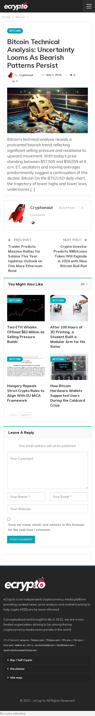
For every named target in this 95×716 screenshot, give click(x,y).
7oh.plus (78, 640)
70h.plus (66, 640)
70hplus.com (53, 640)
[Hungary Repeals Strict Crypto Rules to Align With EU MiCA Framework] (26, 367)
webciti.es (20, 645)
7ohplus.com (37, 640)
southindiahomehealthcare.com (20, 650)
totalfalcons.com (65, 645)
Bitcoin (15, 30)
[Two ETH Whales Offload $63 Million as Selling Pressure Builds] (26, 308)
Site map (16, 677)
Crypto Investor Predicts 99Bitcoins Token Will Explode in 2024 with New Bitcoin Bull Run (70, 256)
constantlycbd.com (45, 645)
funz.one (8, 645)
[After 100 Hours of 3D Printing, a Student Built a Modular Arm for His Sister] (69, 308)
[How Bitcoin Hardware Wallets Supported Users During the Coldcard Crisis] (69, 367)
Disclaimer (17, 668)
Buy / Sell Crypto (21, 660)
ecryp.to (24, 640)
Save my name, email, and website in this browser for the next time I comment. (46, 527)
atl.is (30, 645)
